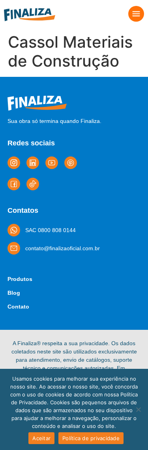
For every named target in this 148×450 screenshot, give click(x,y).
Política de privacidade (91, 438)
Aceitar (41, 438)
